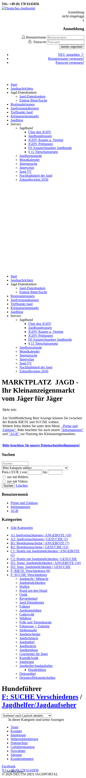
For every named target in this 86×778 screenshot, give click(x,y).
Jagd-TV (25, 171)
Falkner (24, 606)
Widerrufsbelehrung (24, 739)
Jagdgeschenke (29, 634)
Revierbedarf (28, 598)
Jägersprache (28, 164)
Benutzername (36, 37)
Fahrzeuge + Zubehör (34, 626)
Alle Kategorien (22, 528)
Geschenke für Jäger (33, 654)
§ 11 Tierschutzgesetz (43, 152)
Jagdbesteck (27, 646)
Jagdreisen (26, 662)
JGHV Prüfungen (40, 144)
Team (14, 727)
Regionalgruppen (23, 104)
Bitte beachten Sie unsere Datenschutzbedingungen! (41, 445)
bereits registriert (71, 46)
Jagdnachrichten (22, 88)
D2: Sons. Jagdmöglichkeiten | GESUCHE (41, 567)
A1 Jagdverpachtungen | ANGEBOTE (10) (41, 535)
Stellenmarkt (28, 630)
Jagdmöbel (26, 642)
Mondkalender (29, 160)
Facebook (8, 766)
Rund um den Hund (33, 590)
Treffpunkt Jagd (22, 112)
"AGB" (14, 434)
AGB (14, 511)
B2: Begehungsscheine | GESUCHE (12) (39, 547)
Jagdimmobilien (30, 610)
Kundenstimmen (22, 759)
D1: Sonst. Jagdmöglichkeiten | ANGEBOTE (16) (46, 563)
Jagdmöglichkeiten (32, 583)
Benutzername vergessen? (66, 58)
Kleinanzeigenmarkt (25, 116)
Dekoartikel (27, 674)
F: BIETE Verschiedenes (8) (30, 571)
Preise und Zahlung (24, 503)
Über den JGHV (39, 132)
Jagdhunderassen (40, 136)
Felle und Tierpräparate (35, 622)
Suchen (8, 485)
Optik (23, 594)
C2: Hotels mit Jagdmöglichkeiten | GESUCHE (44, 559)
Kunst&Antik (28, 658)
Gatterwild (26, 614)
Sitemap (16, 755)
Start (14, 84)
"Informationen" (72, 430)
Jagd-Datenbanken (32, 96)
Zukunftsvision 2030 (33, 179)
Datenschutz (19, 743)
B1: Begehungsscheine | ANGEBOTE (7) (40, 543)
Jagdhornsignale (30, 156)
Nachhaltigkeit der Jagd (35, 175)
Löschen (22, 485)
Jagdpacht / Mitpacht (33, 579)
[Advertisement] (43, 228)
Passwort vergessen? (70, 62)
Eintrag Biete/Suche (33, 100)
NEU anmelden (69, 54)
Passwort (40, 42)
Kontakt (16, 731)
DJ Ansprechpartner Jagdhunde (50, 148)
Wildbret (25, 618)
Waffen (24, 587)
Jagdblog (17, 120)
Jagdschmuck (28, 638)
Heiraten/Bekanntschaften (37, 678)
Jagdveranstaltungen (25, 108)
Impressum (18, 735)
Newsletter (18, 751)
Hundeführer (37, 670)
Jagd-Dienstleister (31, 602)
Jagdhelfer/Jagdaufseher (36, 666)
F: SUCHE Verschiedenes (29, 575)
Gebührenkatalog (23, 747)
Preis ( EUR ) (11, 472)
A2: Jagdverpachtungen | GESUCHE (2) (39, 539)
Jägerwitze (26, 167)
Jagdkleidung (28, 650)
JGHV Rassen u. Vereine (45, 140)
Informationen (20, 507)
